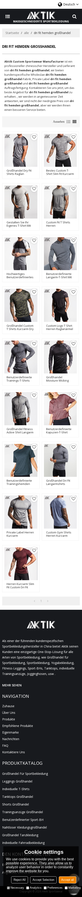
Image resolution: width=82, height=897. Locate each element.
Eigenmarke (10, 732)
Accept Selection (43, 879)
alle (26, 33)
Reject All (20, 879)
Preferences (55, 887)
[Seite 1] (34, 601)
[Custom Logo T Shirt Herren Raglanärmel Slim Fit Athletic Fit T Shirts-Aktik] (60, 305)
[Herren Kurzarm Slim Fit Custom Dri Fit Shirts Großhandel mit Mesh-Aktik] (20, 563)
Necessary (17, 887)
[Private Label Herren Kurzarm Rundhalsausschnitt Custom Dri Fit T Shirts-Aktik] (20, 512)
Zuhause (8, 706)
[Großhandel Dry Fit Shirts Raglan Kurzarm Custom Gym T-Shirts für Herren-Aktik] (20, 150)
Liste (68, 121)
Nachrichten (10, 739)
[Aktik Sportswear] (41, 15)
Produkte (8, 719)
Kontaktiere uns (13, 752)
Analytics (36, 887)
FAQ (5, 745)
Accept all (67, 879)
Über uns (8, 712)
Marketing (74, 887)
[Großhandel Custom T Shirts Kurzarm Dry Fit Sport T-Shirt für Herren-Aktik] (20, 305)
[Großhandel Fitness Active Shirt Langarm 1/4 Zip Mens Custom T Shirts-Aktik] (20, 408)
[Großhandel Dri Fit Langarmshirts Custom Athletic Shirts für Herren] (60, 460)
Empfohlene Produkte (17, 726)
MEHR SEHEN (12, 685)
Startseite (12, 33)
